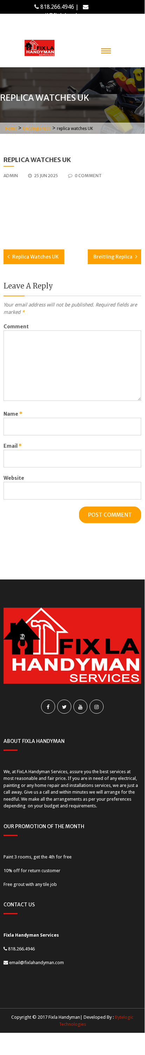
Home (11, 128)
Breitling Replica (112, 257)
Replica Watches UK (35, 257)
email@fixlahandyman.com (68, 15)
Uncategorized (37, 128)
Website (14, 478)
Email (13, 446)
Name (13, 414)
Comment (16, 326)
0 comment (88, 175)
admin (11, 175)
